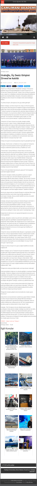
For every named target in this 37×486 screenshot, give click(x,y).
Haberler (3, 66)
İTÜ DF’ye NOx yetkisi (8, 465)
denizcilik (21, 82)
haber (25, 82)
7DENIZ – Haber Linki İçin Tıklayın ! (10, 321)
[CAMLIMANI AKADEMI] (3, 37)
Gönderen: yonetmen (7, 82)
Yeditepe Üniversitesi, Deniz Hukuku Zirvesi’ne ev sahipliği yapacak (19, 470)
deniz (17, 82)
